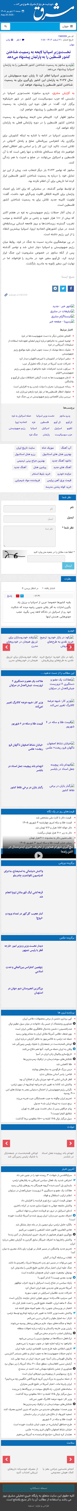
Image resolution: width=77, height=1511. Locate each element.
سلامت (70, 1443)
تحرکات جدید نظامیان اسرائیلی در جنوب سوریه (48, 1293)
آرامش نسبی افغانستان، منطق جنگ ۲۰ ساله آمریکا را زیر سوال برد (38, 1364)
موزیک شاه (48, 448)
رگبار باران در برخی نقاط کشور (26, 787)
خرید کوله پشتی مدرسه (58, 487)
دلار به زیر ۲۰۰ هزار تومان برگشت (54, 833)
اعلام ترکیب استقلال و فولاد (57, 1195)
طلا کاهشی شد (64, 1064)
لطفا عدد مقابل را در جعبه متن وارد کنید (53, 552)
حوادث (70, 1127)
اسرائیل (45, 428)
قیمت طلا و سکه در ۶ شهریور (27, 723)
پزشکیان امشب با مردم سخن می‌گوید (53, 1333)
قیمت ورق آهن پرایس (59, 480)
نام (72, 507)
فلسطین (44, 422)
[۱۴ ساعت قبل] (20, 1456)
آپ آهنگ (66, 448)
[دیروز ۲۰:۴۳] (59, 899)
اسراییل (58, 428)
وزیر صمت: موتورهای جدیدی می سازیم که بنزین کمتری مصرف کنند (37, 1409)
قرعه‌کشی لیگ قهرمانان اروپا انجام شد (24, 894)
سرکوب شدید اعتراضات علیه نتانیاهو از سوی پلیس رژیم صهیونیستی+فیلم (44, 371)
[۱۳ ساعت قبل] (56, 1456)
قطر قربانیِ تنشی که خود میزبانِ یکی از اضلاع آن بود (45, 1079)
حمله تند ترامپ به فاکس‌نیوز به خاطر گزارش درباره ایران (43, 1039)
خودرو (71, 631)
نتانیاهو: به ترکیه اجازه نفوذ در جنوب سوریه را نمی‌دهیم (44, 1344)
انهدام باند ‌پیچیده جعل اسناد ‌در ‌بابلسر (25, 768)
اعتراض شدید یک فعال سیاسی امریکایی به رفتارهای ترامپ (42, 1180)
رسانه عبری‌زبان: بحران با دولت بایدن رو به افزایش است (42, 387)
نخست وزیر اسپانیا (45, 416)
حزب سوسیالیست (63, 435)
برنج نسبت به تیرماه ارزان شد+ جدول (53, 1103)
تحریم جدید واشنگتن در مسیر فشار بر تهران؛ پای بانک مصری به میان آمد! (38, 1251)
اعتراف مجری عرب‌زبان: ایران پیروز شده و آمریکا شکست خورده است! (41, 1218)
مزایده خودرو (64, 474)
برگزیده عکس (67, 938)
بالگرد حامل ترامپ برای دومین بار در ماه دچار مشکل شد (44, 1225)
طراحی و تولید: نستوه (38, 1506)
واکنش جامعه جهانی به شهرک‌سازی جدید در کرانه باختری (43, 1206)
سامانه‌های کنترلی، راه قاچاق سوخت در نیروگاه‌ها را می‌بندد (42, 1389)
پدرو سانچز (65, 416)
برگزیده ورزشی (66, 863)
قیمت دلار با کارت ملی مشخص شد (54, 818)
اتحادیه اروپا (21, 422)
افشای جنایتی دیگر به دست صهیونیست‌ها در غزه (46, 336)
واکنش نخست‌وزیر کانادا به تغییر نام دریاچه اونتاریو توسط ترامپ (39, 1313)
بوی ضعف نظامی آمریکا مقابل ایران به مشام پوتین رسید (44, 1034)
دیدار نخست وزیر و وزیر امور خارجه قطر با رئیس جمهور (24, 948)
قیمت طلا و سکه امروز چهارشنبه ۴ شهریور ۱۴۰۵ (47, 823)
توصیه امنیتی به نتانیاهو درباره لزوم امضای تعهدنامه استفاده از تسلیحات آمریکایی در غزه (41, 343)
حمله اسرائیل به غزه (21, 416)
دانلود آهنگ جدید (61, 461)
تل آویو (57, 422)
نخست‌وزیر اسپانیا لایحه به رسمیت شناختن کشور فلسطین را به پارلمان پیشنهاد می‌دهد (38, 54)
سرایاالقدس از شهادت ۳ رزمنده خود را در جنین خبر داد (44, 1175)
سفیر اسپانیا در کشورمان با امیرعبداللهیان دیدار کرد (45, 359)
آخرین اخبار (68, 1169)
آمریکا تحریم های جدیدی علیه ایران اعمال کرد (48, 1288)
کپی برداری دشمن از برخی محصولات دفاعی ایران (47, 1019)
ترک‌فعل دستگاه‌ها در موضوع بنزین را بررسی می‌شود (45, 1338)
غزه (33, 422)
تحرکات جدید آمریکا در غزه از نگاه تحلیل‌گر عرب (46, 364)
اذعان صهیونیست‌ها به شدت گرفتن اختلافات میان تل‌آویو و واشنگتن (42, 379)
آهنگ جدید (20, 467)
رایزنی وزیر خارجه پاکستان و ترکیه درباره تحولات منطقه (44, 1328)
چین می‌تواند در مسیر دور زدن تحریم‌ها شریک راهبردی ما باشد (40, 1263)
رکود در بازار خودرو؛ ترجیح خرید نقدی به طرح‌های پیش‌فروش (56, 659)
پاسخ (9, 596)
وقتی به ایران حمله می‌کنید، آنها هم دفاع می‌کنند (47, 1049)
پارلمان (46, 435)
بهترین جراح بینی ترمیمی (31, 461)
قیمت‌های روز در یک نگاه (60, 811)
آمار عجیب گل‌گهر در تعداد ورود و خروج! (24, 915)
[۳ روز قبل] (56, 644)
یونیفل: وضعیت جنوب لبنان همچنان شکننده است (46, 1273)
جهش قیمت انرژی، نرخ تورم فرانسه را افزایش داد (46, 1201)
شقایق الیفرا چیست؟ (61, 1113)
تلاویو (69, 428)
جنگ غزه (33, 435)
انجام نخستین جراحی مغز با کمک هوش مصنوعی (58, 1471)
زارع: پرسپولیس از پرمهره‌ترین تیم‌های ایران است (47, 1374)
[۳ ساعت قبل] (59, 709)
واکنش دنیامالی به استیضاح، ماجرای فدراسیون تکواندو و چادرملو (23, 873)
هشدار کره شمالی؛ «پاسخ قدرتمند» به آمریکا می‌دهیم (44, 1434)
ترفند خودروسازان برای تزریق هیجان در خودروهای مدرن (22, 659)
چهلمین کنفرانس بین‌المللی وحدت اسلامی (24, 969)
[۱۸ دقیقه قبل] (59, 687)
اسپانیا (34, 428)
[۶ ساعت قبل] (59, 772)
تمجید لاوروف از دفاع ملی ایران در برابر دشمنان (48, 1414)
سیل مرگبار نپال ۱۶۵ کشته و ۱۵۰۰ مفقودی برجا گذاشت (44, 1119)
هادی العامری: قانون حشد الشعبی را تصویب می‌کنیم (45, 1230)
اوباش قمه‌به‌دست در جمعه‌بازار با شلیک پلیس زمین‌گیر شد (42, 1044)
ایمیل (70, 517)
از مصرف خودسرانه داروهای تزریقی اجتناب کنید (23, 1471)
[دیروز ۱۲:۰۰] (59, 995)
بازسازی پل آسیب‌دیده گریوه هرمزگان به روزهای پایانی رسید (41, 1185)
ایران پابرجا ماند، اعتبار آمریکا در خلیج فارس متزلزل (46, 1384)
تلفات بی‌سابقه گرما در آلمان (57, 1258)
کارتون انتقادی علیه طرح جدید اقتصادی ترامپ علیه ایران (43, 1349)
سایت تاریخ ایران (25, 448)
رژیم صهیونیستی (17, 428)
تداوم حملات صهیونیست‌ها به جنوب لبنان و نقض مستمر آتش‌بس (38, 1354)
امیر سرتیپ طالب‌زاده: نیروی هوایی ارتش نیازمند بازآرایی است (40, 1298)
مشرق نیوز (45, 10)
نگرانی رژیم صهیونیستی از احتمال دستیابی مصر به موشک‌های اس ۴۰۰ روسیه (40, 1091)
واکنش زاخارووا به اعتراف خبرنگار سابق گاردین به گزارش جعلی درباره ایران (38, 1242)
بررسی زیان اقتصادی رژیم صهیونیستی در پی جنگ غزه (44, 397)
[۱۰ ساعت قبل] (59, 794)
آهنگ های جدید (62, 467)
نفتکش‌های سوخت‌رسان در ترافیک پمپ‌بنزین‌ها (47, 1059)
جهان (65, 26)
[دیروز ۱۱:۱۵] (59, 920)
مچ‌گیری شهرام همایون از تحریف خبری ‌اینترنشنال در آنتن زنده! (40, 849)
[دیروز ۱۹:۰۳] (59, 952)
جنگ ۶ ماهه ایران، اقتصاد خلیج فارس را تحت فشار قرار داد (42, 1303)
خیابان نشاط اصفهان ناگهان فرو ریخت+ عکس (26, 747)
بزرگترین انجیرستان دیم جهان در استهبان (25, 990)
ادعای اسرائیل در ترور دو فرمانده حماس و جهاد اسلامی (44, 1211)
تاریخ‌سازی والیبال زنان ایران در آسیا (54, 1054)
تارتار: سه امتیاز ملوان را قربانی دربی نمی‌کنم (49, 1318)
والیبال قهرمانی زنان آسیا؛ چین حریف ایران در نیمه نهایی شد (41, 1359)
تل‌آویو (69, 422)
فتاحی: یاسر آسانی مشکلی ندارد (55, 1074)
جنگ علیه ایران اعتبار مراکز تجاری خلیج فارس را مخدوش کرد (41, 1268)
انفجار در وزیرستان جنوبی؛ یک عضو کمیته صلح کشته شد (43, 1308)
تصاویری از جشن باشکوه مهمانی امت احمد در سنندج (45, 1369)
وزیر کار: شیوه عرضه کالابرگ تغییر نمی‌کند (24, 704)
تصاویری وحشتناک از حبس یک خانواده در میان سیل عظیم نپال (40, 1024)
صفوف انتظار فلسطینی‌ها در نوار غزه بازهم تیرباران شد (43, 392)
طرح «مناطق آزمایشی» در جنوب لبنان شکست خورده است (42, 1424)
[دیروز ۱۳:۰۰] (59, 973)
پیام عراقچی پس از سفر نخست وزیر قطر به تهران (46, 1109)
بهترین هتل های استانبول (57, 454)
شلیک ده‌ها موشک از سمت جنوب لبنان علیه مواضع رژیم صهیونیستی (44, 352)
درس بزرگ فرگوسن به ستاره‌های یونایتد (52, 1069)
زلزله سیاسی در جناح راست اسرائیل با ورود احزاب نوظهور (43, 1283)
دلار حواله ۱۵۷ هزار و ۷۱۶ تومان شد (53, 828)
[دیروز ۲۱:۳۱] (59, 877)
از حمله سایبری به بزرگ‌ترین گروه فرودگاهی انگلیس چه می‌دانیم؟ (38, 1379)
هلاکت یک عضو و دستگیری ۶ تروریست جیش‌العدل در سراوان (26, 683)
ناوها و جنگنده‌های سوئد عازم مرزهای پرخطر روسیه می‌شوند (41, 1323)
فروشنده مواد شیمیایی (27, 480)
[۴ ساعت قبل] (59, 730)
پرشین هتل (39, 467)
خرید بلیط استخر (41, 474)
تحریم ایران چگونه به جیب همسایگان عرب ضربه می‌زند (44, 1098)
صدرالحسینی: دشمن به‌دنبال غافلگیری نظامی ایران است (43, 1029)
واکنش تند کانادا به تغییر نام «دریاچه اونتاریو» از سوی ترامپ (41, 1084)
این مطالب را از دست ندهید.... (57, 673)
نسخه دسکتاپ (38, 1488)
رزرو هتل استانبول (25, 454)
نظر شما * (68, 528)
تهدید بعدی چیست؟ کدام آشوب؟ (55, 1278)
